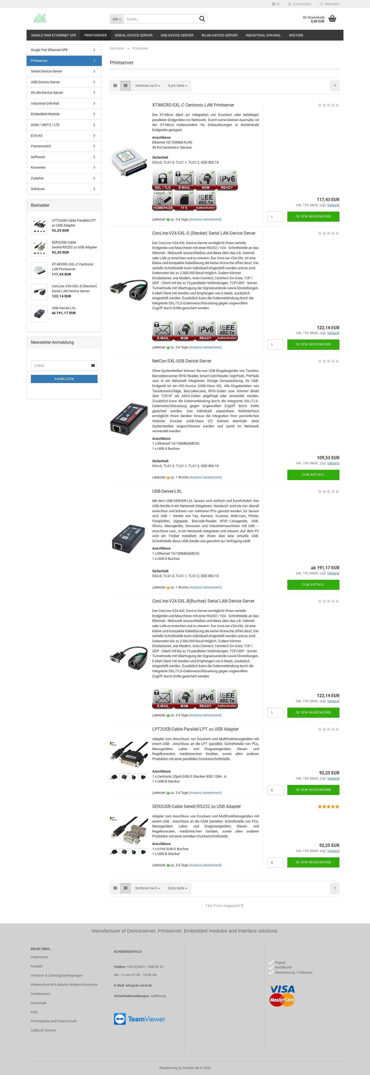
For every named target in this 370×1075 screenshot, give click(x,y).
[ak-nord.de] (66, 19)
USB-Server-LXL (167, 491)
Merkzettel (331, 4)
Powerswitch (41, 146)
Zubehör (37, 178)
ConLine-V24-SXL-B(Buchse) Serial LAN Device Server (203, 601)
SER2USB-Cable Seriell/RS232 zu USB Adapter (196, 806)
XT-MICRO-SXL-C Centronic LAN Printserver (193, 105)
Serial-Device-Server (133, 35)
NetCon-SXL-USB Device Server (181, 361)
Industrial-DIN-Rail (263, 35)
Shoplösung (168, 1068)
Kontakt (37, 966)
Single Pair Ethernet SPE (53, 35)
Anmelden (64, 379)
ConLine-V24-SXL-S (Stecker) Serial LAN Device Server (203, 233)
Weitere (296, 35)
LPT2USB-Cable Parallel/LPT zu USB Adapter (195, 729)
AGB (34, 1012)
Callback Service (43, 1030)
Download (38, 1003)
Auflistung (158, 996)
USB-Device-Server (177, 35)
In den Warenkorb (313, 216)
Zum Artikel (313, 475)
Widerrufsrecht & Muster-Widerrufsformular (64, 985)
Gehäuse (38, 189)
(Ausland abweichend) (205, 219)
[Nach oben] (355, 1067)
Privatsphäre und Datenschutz (54, 1021)
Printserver (95, 35)
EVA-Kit (36, 136)
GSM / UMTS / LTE (45, 125)
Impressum (39, 957)
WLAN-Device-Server (220, 35)
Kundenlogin (301, 4)
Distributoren (40, 994)
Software (38, 157)
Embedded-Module (45, 114)
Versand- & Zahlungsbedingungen (56, 975)
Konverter (38, 167)
